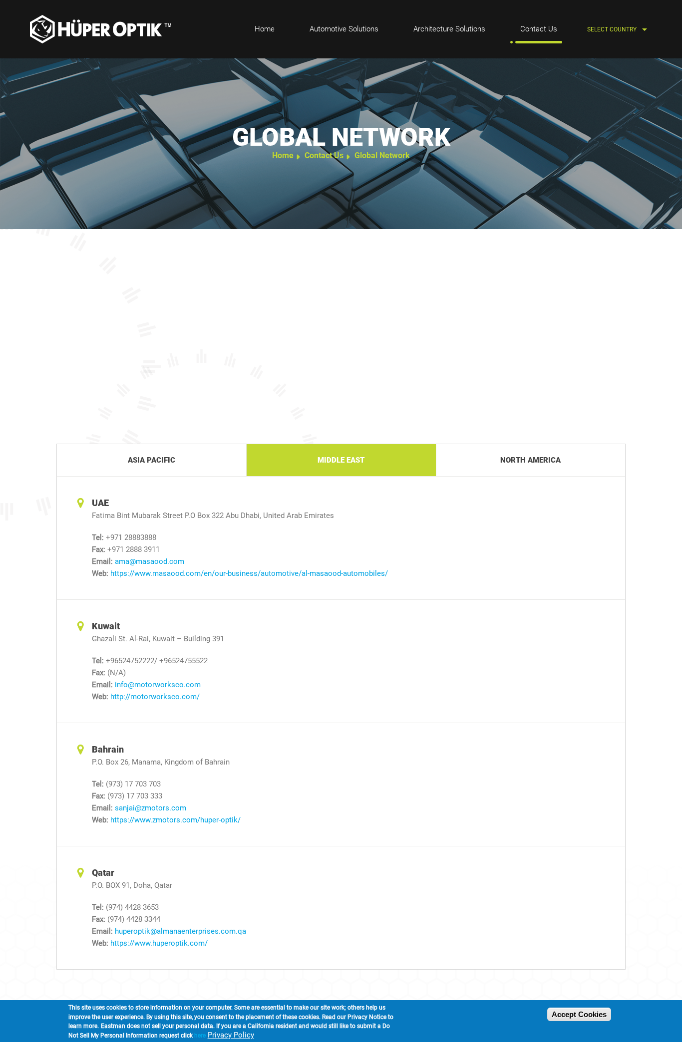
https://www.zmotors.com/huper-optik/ (175, 819)
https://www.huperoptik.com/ (159, 943)
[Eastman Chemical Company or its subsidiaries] (100, 29)
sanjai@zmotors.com (150, 807)
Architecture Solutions (449, 28)
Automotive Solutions (344, 28)
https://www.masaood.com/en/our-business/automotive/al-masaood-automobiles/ (249, 573)
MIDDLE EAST (341, 460)
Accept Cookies (579, 1014)
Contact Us (538, 28)
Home (265, 28)
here (200, 1035)
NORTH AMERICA (530, 460)
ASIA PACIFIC (151, 460)
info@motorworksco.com (158, 684)
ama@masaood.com (149, 561)
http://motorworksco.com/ (155, 696)
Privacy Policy (231, 1035)
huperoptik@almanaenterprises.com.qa (180, 931)
